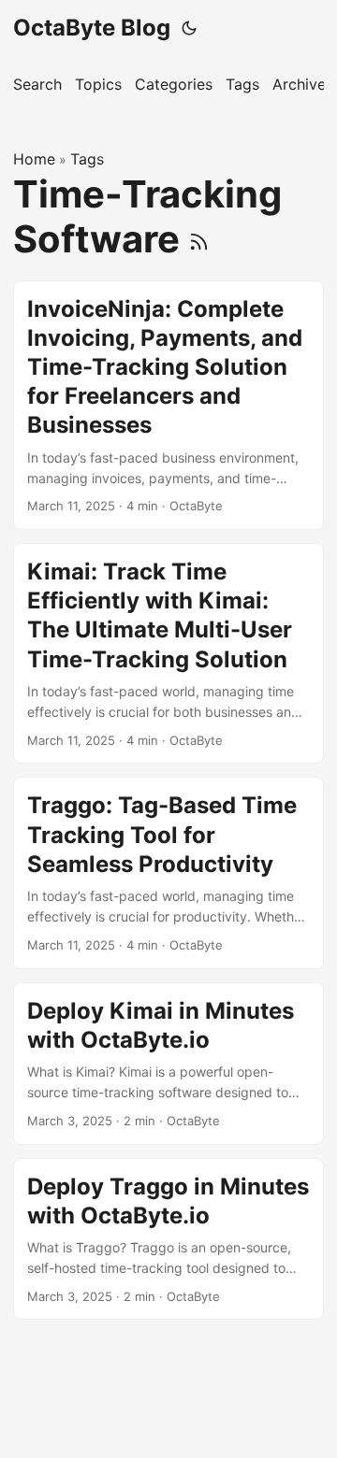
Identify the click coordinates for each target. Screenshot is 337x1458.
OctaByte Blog (91, 27)
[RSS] (199, 239)
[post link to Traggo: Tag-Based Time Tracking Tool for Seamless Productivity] (168, 872)
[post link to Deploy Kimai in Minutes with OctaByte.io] (168, 1063)
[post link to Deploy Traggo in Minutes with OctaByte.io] (168, 1239)
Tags (87, 159)
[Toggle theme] (189, 28)
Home (34, 159)
